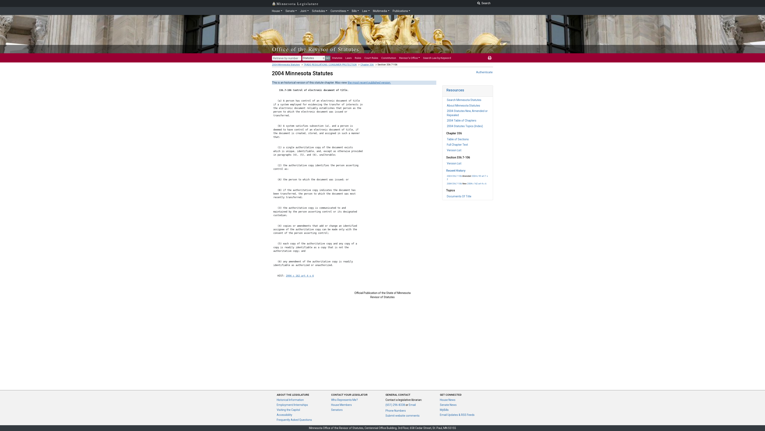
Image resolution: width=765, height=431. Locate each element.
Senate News (448, 404)
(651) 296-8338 (395, 404)
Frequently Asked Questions (294, 419)
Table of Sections (458, 139)
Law (364, 11)
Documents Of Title (459, 196)
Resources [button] (455, 90)
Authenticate (484, 72)
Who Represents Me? (344, 399)
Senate (290, 11)
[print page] (489, 58)
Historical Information (290, 399)
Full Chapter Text (457, 144)
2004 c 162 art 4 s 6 (476, 183)
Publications (400, 11)
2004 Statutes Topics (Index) (465, 126)
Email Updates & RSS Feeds (457, 414)
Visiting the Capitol (288, 409)
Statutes (337, 57)
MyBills (444, 409)
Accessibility (284, 414)
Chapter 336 (367, 64)
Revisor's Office (408, 57)
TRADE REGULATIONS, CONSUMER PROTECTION (330, 64)
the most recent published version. (369, 82)
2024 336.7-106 (454, 176)
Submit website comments (402, 415)
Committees (338, 11)
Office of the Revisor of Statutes (315, 49)
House (276, 11)
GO (328, 58)
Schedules (318, 11)
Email (412, 404)
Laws (348, 57)
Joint (303, 11)
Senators (337, 409)
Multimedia (380, 11)
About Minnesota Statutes (463, 105)
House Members (341, 404)
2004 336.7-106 (454, 183)
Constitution (388, 57)
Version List (454, 150)
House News (447, 399)
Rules (358, 57)
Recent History (455, 170)
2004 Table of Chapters (461, 120)
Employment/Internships (292, 404)
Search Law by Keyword (437, 57)
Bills (354, 11)
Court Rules (371, 57)
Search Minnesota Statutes (464, 100)
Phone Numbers (395, 410)
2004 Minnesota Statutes (286, 64)
